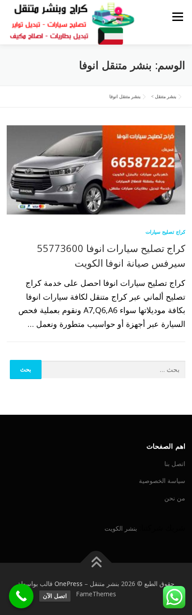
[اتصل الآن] (21, 596)
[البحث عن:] (114, 370)
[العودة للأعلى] (96, 562)
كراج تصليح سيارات (165, 231)
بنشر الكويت (120, 528)
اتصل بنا (174, 463)
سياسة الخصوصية (162, 480)
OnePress (68, 583)
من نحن (174, 498)
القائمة (177, 16)
